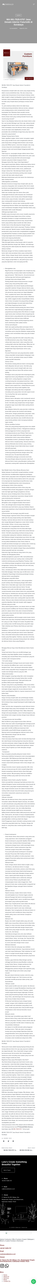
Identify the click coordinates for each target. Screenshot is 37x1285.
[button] (4, 1141)
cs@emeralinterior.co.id (8, 1189)
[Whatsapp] (7, 1266)
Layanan (18, 15)
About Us (6, 1276)
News (5, 1279)
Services (6, 1278)
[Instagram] (2, 1266)
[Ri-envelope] (11, 1266)
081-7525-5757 (17, 1129)
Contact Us (6, 1281)
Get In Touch (7, 1170)
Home (5, 1275)
